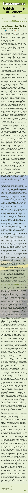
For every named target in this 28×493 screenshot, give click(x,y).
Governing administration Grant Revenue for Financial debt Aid (14, 19)
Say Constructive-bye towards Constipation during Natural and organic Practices (14, 22)
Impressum (14, 486)
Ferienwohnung (14, 3)
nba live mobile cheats (19, 359)
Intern (25, 490)
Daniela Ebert (21, 30)
